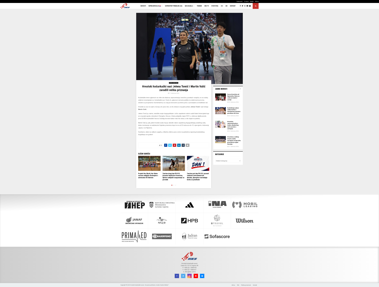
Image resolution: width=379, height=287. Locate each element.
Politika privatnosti (246, 285)
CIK (226, 6)
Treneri (199, 6)
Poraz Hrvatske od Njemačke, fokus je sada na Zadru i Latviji (233, 97)
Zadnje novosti (221, 89)
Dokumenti (240, 1)
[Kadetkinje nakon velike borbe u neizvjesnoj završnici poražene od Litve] (220, 110)
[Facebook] (241, 6)
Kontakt (233, 6)
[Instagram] (245, 6)
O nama (246, 1)
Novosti (143, 6)
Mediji (251, 1)
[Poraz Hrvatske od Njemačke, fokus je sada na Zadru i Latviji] (220, 97)
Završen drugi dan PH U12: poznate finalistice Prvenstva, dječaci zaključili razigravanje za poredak (173, 177)
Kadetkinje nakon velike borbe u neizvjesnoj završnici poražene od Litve (233, 111)
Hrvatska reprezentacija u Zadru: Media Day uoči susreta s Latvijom (233, 125)
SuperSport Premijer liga (173, 6)
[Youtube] (248, 6)
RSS (238, 285)
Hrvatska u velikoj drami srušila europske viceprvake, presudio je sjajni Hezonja (234, 140)
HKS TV (206, 6)
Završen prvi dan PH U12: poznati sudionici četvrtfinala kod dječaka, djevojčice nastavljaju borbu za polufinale (198, 177)
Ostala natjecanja (173, 82)
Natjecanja (189, 6)
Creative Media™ (164, 285)
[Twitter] (243, 6)
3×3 (222, 6)
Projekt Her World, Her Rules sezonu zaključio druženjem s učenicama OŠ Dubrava (148, 176)
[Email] (250, 6)
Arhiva (257, 1)
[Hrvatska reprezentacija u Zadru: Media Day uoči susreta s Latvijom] (220, 124)
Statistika (214, 6)
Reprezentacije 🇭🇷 (155, 6)
